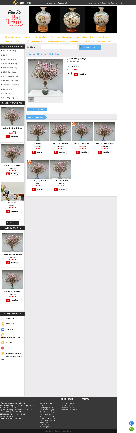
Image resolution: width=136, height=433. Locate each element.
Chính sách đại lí (67, 405)
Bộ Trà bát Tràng (12, 37)
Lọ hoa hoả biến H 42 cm (12, 128)
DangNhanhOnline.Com (64, 431)
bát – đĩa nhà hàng (85, 37)
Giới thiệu (102, 3)
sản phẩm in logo (105, 37)
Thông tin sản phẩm (37, 109)
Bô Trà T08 (12, 203)
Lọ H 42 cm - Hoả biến (12, 165)
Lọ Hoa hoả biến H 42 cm (82, 143)
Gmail (7, 348)
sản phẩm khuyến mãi (56, 41)
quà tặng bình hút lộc (43, 37)
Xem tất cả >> (11, 223)
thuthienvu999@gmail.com (10, 338)
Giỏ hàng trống (89, 47)
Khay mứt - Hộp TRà (14, 41)
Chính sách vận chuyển (69, 410)
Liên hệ (119, 3)
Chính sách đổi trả (67, 408)
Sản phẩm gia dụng (65, 37)
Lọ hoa (27, 37)
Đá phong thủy (104, 41)
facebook (9, 342)
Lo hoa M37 (38, 143)
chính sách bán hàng (68, 403)
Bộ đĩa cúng (75, 41)
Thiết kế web (48, 431)
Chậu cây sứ (89, 41)
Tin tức (111, 3)
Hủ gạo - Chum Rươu (35, 41)
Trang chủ (91, 3)
